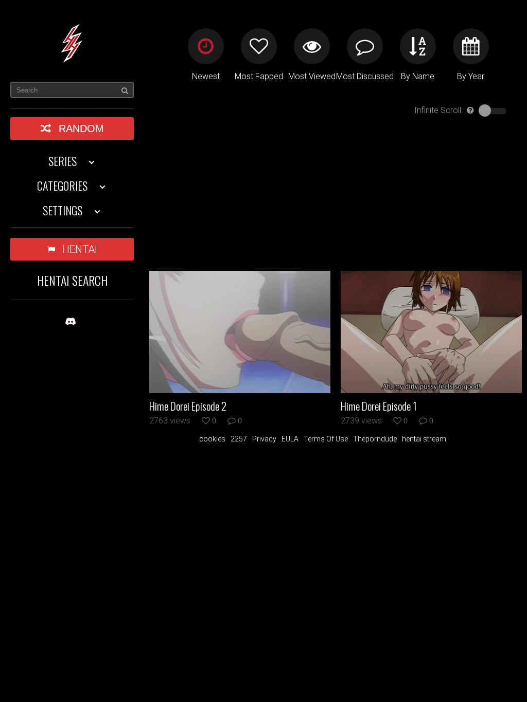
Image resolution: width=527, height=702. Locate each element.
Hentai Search (72, 280)
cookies (212, 439)
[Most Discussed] (365, 46)
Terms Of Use (326, 439)
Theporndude (375, 439)
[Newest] (206, 46)
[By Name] (418, 46)
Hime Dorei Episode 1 (379, 406)
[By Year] (471, 46)
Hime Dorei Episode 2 (187, 406)
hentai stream (424, 439)
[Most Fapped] (259, 46)
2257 (239, 439)
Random (81, 128)
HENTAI (79, 249)
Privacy (264, 439)
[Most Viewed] (312, 46)
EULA (290, 439)
